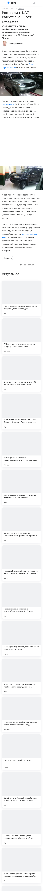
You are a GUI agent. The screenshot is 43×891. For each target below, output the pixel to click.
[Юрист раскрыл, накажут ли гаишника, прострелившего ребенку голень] (21, 525)
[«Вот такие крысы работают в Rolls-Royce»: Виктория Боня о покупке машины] (21, 411)
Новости (21, 9)
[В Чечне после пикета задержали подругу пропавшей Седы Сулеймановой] (21, 336)
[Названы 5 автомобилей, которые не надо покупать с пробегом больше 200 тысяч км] (21, 563)
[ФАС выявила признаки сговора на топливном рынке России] (21, 487)
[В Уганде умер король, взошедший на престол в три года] (21, 638)
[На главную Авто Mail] (13, 3)
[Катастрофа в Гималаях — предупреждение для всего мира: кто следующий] (21, 449)
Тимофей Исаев (16, 44)
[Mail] (8, 3)
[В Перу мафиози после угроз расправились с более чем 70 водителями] (21, 827)
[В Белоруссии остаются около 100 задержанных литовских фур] (21, 374)
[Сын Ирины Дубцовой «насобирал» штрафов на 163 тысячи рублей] (21, 790)
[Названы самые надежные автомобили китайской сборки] (21, 601)
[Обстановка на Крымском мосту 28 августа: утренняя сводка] (21, 298)
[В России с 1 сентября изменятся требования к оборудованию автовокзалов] (21, 676)
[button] (21, 84)
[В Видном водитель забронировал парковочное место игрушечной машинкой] (21, 865)
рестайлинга (8, 104)
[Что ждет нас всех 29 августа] (21, 752)
